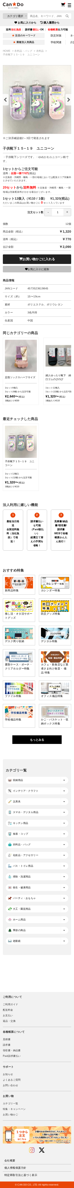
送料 (13, 29)
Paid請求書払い (12, 1056)
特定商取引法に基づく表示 (20, 1175)
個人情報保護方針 (15, 1167)
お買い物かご (10, 1114)
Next (68, 99)
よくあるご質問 (12, 1080)
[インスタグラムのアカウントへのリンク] (32, 1150)
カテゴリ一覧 (10, 1103)
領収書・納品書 (12, 1050)
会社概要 (9, 1160)
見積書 (6, 1039)
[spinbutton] (57, 212)
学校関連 (56, 42)
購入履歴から (52, 22)
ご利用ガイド (10, 1004)
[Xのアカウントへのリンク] (42, 1150)
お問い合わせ (10, 1085)
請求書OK (34, 29)
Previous (6, 99)
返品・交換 (9, 1021)
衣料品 (40, 51)
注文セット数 (35, 212)
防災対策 (56, 35)
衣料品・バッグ (23, 51)
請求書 (6, 1045)
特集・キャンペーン (14, 1109)
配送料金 (8, 1010)
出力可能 (58, 29)
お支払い (8, 1015)
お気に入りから (27, 22)
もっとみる (37, 739)
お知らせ (8, 1074)
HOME (7, 51)
